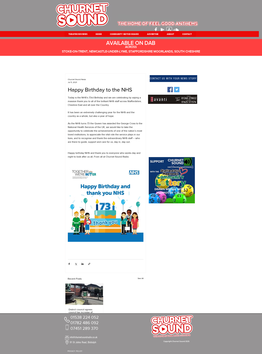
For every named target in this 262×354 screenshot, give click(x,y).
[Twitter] (176, 89)
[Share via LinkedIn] (82, 264)
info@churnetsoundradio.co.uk (83, 337)
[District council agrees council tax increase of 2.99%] (84, 294)
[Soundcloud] (176, 30)
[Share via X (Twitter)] (76, 264)
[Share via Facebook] (69, 264)
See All (141, 278)
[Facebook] (156, 30)
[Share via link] (89, 264)
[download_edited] (169, 30)
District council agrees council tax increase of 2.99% (81, 311)
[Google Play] (162, 30)
